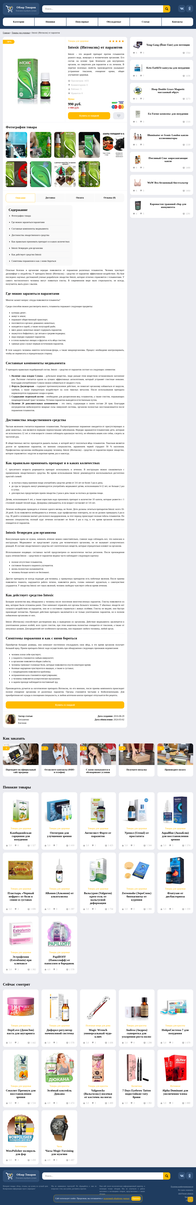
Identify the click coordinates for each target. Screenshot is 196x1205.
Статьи (145, 22)
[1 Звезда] (110, 41)
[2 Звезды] (113, 41)
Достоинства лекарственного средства (30, 235)
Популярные (82, 22)
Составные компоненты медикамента (29, 228)
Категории (18, 22)
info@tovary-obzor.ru (185, 1194)
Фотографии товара (21, 216)
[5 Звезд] (122, 41)
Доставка (50, 197)
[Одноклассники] (189, 8)
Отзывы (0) (110, 197)
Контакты (177, 22)
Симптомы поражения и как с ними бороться (33, 261)
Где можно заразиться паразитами (28, 222)
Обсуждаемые (114, 22)
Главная (6, 33)
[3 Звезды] (116, 41)
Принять (136, 1198)
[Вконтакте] (181, 8)
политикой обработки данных (116, 1198)
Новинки (50, 22)
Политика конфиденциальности (182, 1187)
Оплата (80, 197)
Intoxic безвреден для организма (27, 248)
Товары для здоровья (21, 33)
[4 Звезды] (119, 41)
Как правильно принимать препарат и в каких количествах (40, 241)
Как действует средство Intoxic (26, 254)
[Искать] (166, 8)
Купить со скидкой (89, 115)
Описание (20, 198)
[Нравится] (118, 115)
